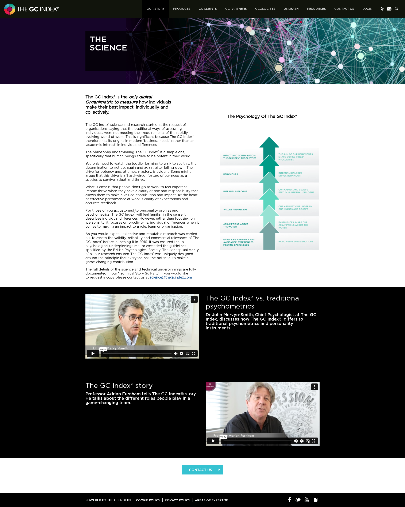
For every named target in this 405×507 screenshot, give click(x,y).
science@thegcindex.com (171, 277)
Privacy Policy (177, 500)
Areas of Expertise (211, 500)
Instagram (316, 500)
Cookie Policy (148, 500)
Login (367, 8)
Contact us (200, 470)
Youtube (307, 500)
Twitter (298, 500)
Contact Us (344, 8)
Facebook (290, 500)
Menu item (382, 9)
